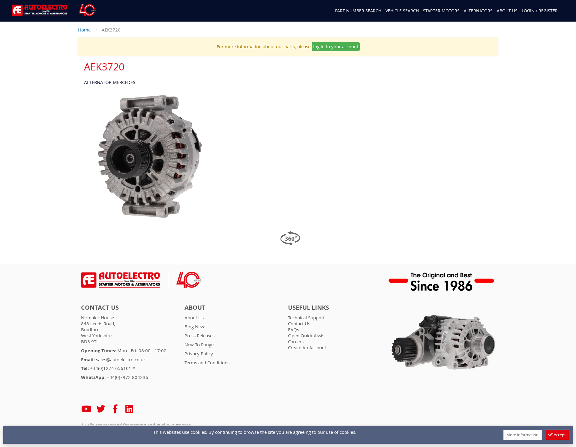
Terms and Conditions (207, 362)
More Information (522, 434)
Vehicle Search (402, 10)
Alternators (478, 10)
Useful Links (308, 307)
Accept (559, 434)
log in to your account (335, 46)
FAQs (293, 329)
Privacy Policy (198, 353)
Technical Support (306, 317)
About (195, 307)
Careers (296, 341)
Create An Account (307, 347)
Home (84, 30)
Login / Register (540, 10)
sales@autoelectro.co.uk (121, 359)
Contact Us (100, 307)
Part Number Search (358, 11)
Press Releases (199, 335)
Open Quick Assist (307, 335)
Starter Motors (441, 10)
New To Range (199, 344)
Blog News (195, 326)
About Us (507, 10)
